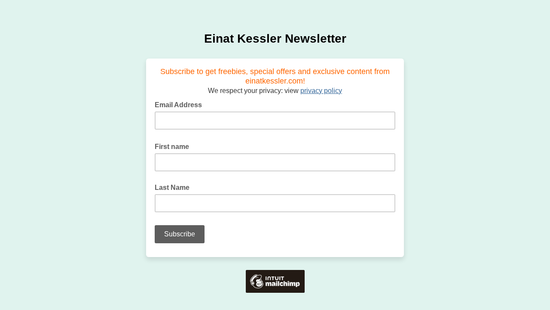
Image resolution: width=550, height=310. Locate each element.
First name (174, 146)
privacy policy (321, 90)
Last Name (172, 187)
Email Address (181, 104)
